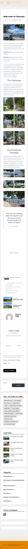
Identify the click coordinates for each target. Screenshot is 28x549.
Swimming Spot (8, 418)
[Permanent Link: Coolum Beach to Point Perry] (6, 463)
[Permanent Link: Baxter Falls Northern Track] (6, 451)
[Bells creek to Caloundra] (14, 32)
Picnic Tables (8, 285)
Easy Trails (20, 283)
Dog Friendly (11, 283)
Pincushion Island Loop (17, 442)
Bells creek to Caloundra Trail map (11, 277)
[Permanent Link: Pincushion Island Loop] (6, 445)
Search (5, 382)
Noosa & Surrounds (8, 485)
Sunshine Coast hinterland (10, 497)
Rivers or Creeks (8, 413)
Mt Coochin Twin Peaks (17, 436)
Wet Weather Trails (10, 292)
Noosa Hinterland (8, 489)
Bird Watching (8, 400)
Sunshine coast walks (11, 290)
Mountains (7, 408)
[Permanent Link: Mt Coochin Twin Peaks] (6, 439)
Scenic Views (8, 288)
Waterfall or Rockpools (11, 421)
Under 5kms (6, 501)
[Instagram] (4, 515)
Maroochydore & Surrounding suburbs (13, 480)
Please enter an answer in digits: (11, 360)
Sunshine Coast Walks (16, 19)
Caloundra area (7, 476)
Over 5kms (6, 493)
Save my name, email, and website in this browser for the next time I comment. (13, 356)
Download (6, 278)
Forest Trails (15, 403)
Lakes (5, 405)
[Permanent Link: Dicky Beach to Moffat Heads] (6, 457)
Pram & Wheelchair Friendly (13, 286)
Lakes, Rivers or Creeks (15, 405)
